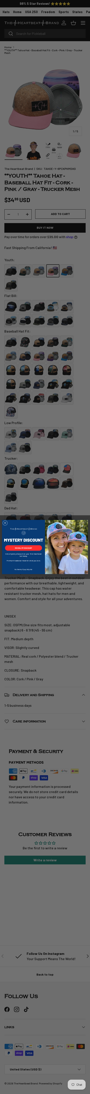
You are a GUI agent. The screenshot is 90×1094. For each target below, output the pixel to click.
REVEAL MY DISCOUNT (23, 548)
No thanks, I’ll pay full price (23, 569)
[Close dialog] (5, 523)
